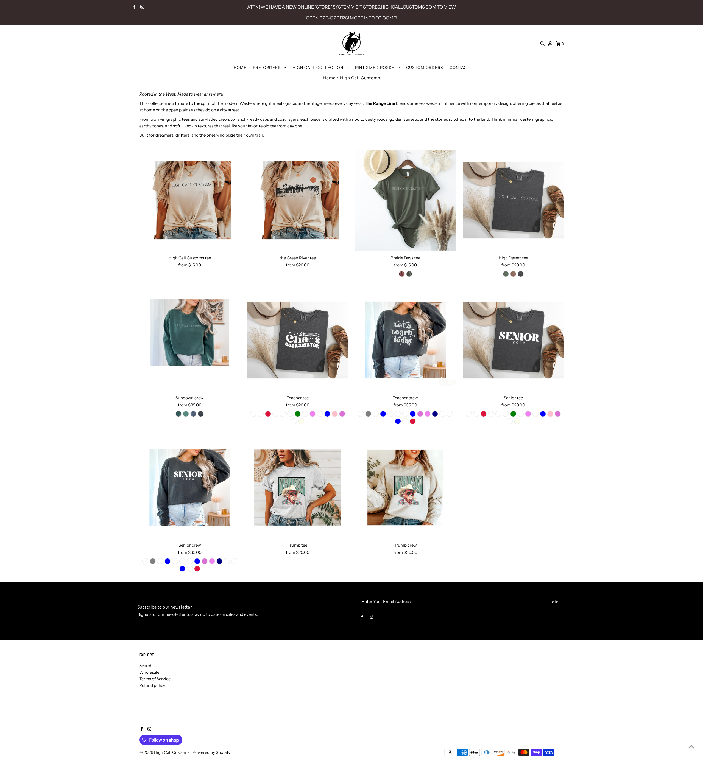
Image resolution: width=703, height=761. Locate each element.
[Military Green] (409, 274)
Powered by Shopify (211, 752)
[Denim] (375, 414)
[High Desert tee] (513, 200)
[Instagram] (141, 7)
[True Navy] (435, 414)
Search (145, 665)
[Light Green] (186, 414)
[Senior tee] (513, 340)
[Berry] (283, 414)
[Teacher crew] (405, 340)
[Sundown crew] (189, 340)
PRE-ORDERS (267, 67)
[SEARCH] (542, 43)
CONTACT (459, 67)
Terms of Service (155, 678)
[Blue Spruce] (506, 274)
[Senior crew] (189, 487)
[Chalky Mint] (320, 414)
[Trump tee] (297, 487)
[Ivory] (301, 421)
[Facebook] (133, 7)
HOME (240, 67)
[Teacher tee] (297, 340)
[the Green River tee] (297, 200)
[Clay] (401, 274)
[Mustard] (294, 421)
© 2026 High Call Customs (164, 752)
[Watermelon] (398, 414)
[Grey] (368, 414)
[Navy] (193, 414)
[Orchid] (342, 414)
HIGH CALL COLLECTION (317, 67)
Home (329, 77)
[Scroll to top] (691, 746)
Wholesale (149, 672)
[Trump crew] (405, 487)
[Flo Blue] (383, 414)
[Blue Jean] (290, 414)
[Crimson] (268, 414)
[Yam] (275, 414)
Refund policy (152, 685)
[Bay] (305, 414)
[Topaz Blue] (412, 414)
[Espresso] (513, 274)
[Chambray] (390, 414)
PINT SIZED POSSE (374, 67)
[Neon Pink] (334, 414)
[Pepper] (520, 274)
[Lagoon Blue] (327, 414)
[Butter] (405, 421)
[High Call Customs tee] (189, 200)
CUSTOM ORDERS (424, 67)
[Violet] (312, 414)
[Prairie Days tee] (405, 200)
